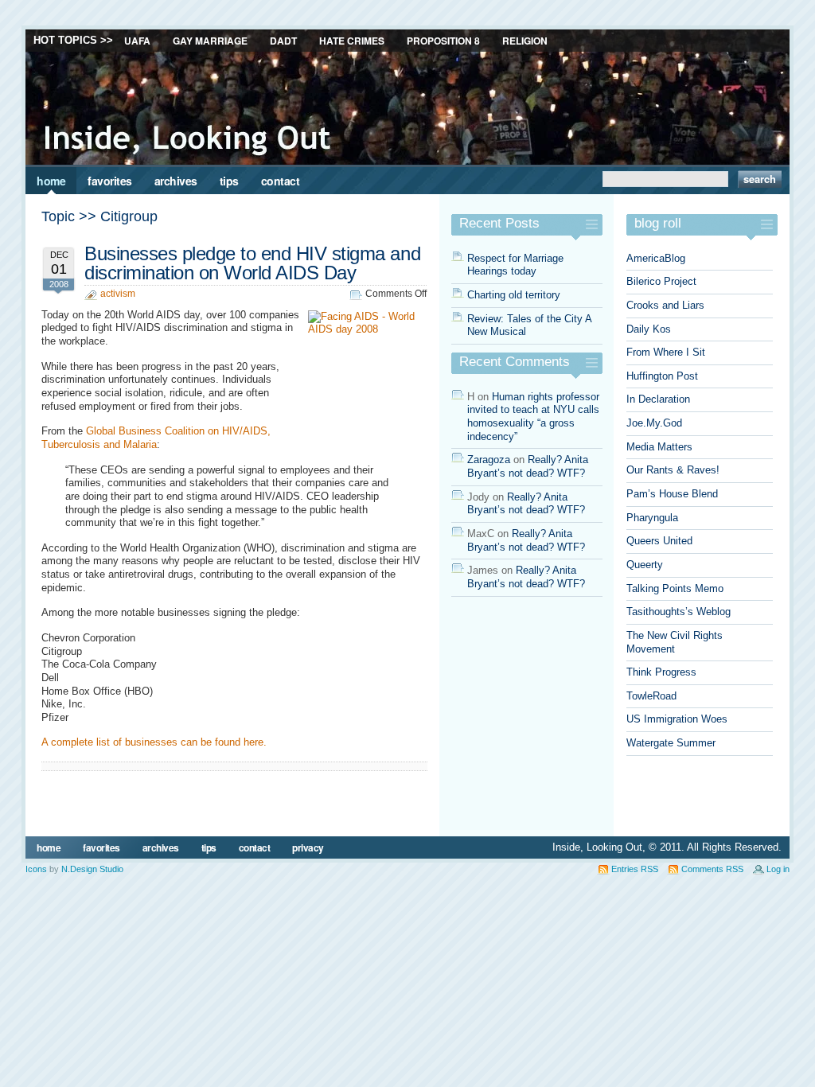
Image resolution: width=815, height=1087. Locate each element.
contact (280, 181)
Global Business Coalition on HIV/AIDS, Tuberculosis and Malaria (156, 437)
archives (175, 181)
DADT (283, 40)
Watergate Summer (671, 743)
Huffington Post (662, 376)
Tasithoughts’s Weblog (678, 612)
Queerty (644, 565)
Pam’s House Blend (672, 494)
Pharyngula (652, 518)
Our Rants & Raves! (672, 470)
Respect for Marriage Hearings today (515, 265)
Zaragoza (488, 460)
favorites (110, 181)
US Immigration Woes (676, 719)
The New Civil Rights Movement (674, 642)
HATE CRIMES (351, 40)
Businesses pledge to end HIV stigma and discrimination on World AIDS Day (252, 263)
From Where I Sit (665, 352)
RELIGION (525, 40)
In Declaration (658, 399)
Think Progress (661, 672)
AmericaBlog (655, 258)
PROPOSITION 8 (443, 40)
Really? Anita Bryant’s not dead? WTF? (527, 466)
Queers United (659, 541)
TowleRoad (651, 696)
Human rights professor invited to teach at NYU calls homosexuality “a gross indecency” (533, 416)
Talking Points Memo (674, 588)
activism (117, 293)
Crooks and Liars (665, 305)
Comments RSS (712, 869)
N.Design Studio (92, 869)
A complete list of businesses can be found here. (154, 742)
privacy (308, 847)
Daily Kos (648, 329)
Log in (778, 869)
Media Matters (659, 447)
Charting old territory (513, 295)
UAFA (137, 40)
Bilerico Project (661, 281)
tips (229, 181)
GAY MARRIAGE (210, 40)
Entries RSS (634, 869)
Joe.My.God (654, 423)
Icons (36, 869)
